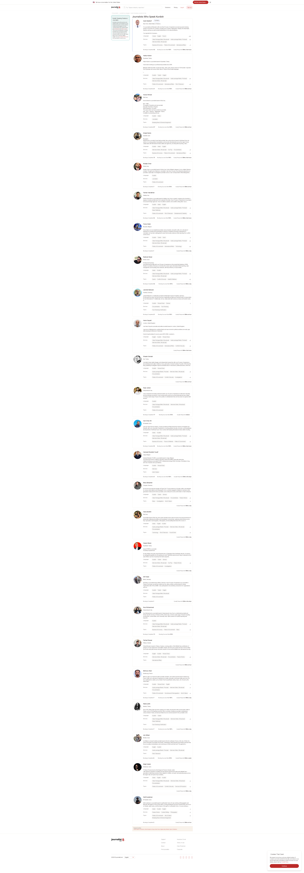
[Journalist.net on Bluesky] (180, 857)
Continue (284, 866)
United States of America (139, 829)
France (158, 829)
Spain (171, 829)
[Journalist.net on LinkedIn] (192, 857)
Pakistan (167, 829)
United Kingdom (147, 829)
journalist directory (123, 36)
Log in (182, 7)
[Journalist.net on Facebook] (186, 857)
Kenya (153, 829)
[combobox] (142, 7)
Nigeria (161, 829)
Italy (164, 829)
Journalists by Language (124, 13)
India (156, 829)
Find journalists (115, 13)
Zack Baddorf (117, 28)
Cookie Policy (285, 862)
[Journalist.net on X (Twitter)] (189, 857)
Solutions (167, 7)
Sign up (189, 7)
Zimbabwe (174, 829)
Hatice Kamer (124, 28)
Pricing (175, 7)
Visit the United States (200, 2)
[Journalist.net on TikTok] (183, 857)
